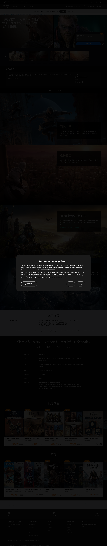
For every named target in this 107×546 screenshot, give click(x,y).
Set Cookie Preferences (29, 283)
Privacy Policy (52, 267)
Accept (80, 284)
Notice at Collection (63, 267)
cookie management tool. (48, 269)
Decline (70, 284)
